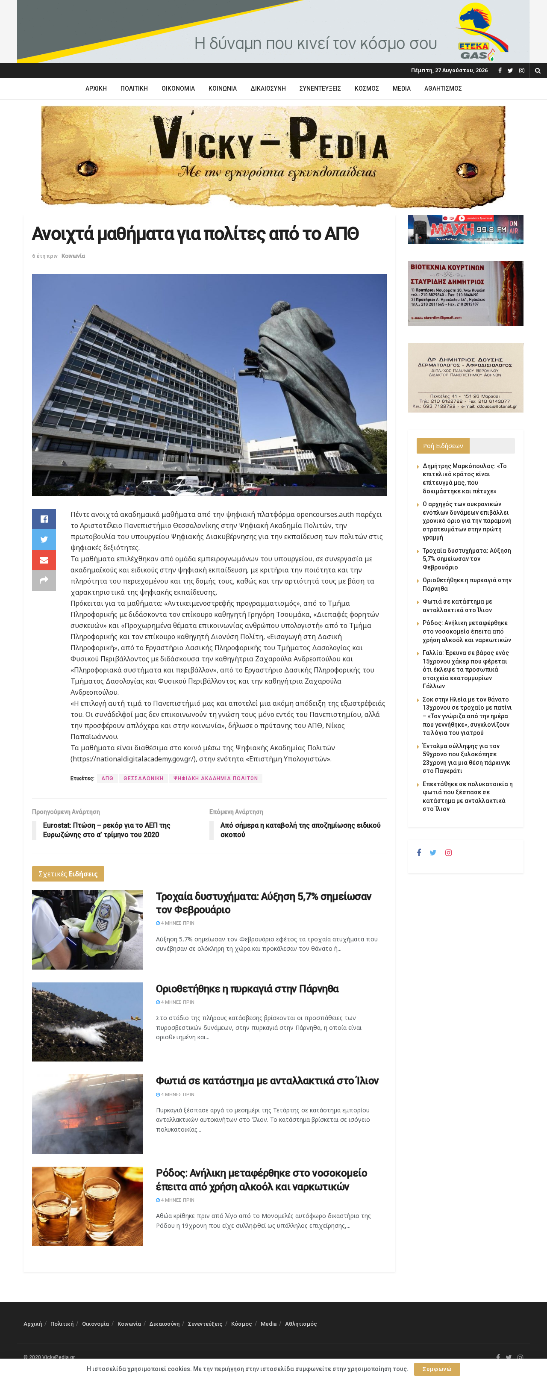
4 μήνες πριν (177, 923)
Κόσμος (367, 88)
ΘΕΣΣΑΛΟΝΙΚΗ (144, 778)
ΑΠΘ (107, 778)
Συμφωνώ (437, 1369)
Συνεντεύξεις (320, 88)
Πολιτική (134, 88)
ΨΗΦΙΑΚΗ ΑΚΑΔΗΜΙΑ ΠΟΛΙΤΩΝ (216, 778)
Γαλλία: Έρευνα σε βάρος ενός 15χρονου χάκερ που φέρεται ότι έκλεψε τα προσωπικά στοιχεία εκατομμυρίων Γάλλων (466, 669)
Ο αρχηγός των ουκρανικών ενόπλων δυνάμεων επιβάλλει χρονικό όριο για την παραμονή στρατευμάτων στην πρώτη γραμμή (467, 521)
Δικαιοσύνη (268, 88)
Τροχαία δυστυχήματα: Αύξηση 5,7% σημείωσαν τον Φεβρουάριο (467, 559)
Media (402, 88)
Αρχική (96, 88)
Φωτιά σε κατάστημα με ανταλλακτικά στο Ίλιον (267, 1081)
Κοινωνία (223, 88)
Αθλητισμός (443, 88)
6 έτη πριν (45, 256)
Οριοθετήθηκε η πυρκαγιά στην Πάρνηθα (247, 989)
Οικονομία (178, 88)
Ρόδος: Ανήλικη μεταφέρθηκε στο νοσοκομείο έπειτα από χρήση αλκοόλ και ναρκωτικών (467, 631)
